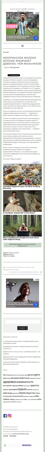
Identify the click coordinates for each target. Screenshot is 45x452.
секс (37, 396)
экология (19, 401)
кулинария (13, 389)
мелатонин (36, 389)
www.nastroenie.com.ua (21, 434)
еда (9, 378)
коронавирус (26, 385)
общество (30, 393)
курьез (22, 389)
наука (22, 392)
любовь (29, 389)
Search (22, 328)
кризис (5, 389)
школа (14, 402)
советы (17, 399)
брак (26, 375)
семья (6, 399)
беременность (12, 375)
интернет (7, 385)
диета (5, 378)
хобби (38, 399)
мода (9, 393)
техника (33, 399)
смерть (12, 399)
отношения (7, 396)
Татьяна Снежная (13, 252)
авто (5, 375)
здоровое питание (35, 378)
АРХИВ (5, 436)
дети (8, 256)
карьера (15, 386)
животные (24, 378)
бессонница (20, 375)
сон (21, 399)
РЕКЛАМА (12, 436)
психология (17, 396)
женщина (15, 378)
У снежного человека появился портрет (24, 272)
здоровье (12, 256)
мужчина (16, 393)
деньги (31, 374)
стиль (28, 399)
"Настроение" (14, 67)
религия (26, 396)
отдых (37, 393)
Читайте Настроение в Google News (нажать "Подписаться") (22, 245)
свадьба (31, 396)
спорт (25, 399)
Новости (11, 254)
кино (21, 385)
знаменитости (24, 381)
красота (35, 385)
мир (5, 393)
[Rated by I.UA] (12, 445)
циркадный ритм (7, 401)
